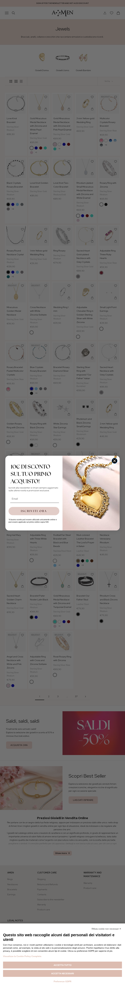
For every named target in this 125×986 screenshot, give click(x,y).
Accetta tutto (62, 965)
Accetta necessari (62, 973)
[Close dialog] (114, 460)
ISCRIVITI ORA (34, 511)
